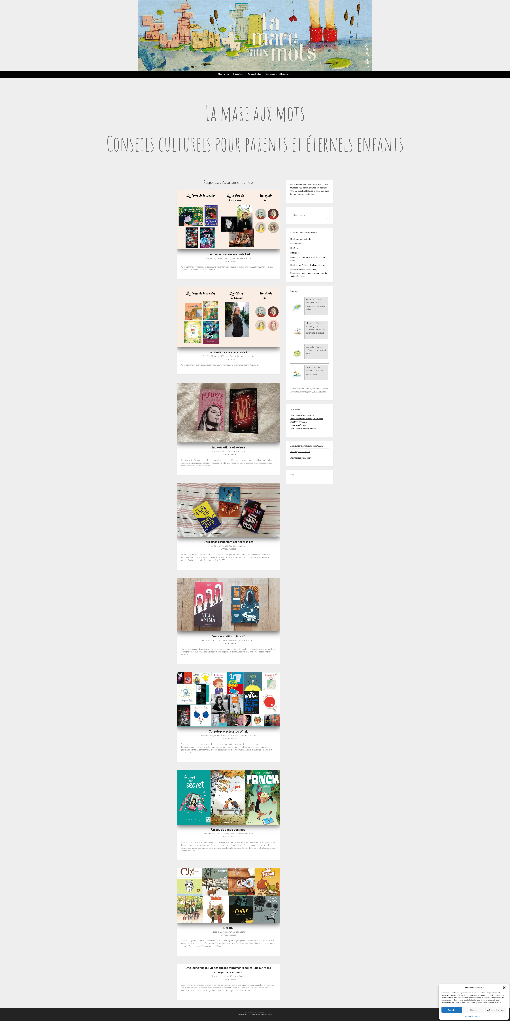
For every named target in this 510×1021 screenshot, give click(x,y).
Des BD (228, 927)
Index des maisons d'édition (302, 415)
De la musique (296, 243)
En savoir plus (254, 74)
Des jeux (294, 248)
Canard (309, 367)
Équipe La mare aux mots (240, 258)
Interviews (238, 74)
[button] (504, 987)
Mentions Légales (265, 1014)
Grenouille (310, 347)
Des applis (294, 252)
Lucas (242, 932)
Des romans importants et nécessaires (228, 542)
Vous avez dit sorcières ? (228, 636)
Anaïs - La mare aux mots (241, 834)
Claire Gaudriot (318, 392)
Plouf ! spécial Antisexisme (301, 458)
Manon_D (240, 451)
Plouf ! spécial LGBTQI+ (300, 451)
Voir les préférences (496, 1010)
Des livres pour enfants (300, 239)
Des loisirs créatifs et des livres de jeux (307, 265)
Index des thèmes (298, 425)
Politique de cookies (472, 1016)
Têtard (308, 299)
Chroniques (223, 74)
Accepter (452, 1010)
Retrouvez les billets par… (277, 74)
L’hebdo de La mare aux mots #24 (228, 254)
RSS (292, 475)
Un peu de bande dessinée (228, 829)
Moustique (310, 323)
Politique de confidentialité (248, 1014)
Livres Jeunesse (228, 261)
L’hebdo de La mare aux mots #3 (228, 352)
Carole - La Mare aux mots (243, 735)
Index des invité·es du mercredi (303, 428)
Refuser (473, 1010)
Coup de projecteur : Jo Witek (228, 731)
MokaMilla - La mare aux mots (240, 640)
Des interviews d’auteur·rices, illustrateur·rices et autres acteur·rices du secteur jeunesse (308, 272)
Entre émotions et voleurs (228, 447)
